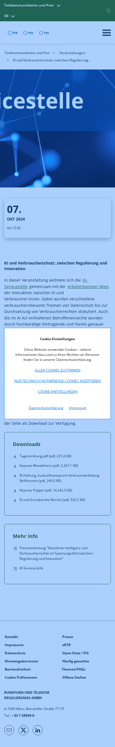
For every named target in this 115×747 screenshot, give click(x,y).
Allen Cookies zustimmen (57, 370)
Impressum (78, 407)
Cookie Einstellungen (57, 391)
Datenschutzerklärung (46, 407)
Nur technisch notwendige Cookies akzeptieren (57, 381)
